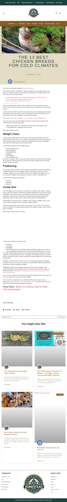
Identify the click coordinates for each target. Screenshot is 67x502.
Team (28, 23)
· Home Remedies (26, 2)
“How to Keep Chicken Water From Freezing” (18, 101)
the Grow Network (28, 88)
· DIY (18, 2)
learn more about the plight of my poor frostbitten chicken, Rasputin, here (27, 118)
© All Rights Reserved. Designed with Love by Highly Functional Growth (33, 500)
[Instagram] (60, 13)
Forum (41, 23)
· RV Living (58, 2)
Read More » (7, 384)
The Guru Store (49, 23)
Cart (57, 23)
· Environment (39, 2)
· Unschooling (49, 2)
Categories (11, 23)
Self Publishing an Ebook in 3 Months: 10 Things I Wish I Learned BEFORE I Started (49, 373)
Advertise (22, 23)
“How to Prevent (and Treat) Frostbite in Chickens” (19, 99)
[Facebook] (56, 13)
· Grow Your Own (10, 2)
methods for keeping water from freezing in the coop (20, 281)
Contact (34, 23)
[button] (3, 13)
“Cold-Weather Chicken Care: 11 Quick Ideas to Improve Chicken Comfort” (26, 97)
